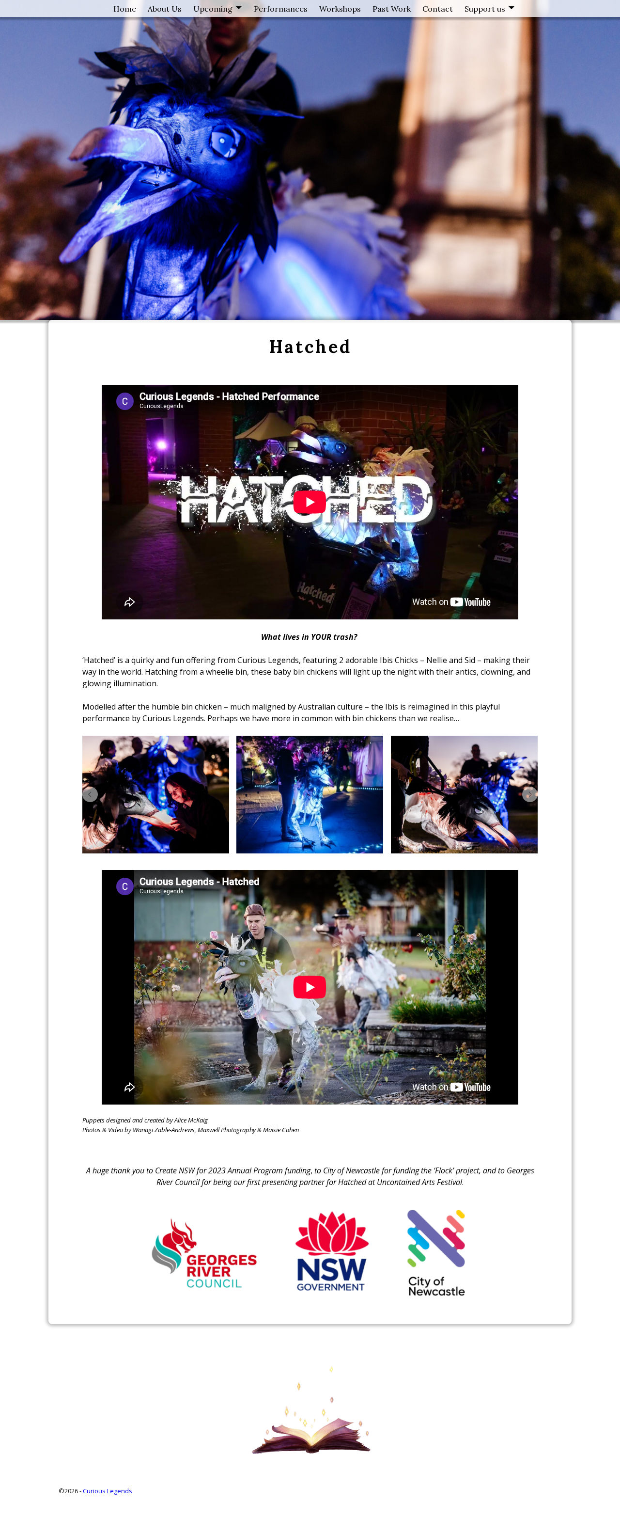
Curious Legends (107, 1490)
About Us (165, 9)
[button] (90, 794)
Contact (437, 9)
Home (124, 9)
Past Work (391, 9)
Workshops (340, 9)
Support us (485, 9)
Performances (281, 9)
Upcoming (212, 9)
